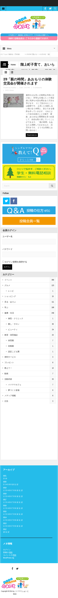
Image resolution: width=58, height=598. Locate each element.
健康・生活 (9, 313)
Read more (31, 135)
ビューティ (13, 329)
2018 (4, 493)
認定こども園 (13, 351)
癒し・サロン (13, 324)
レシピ (11, 291)
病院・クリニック (15, 318)
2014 (4, 517)
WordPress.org (8, 558)
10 (13, 484)
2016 (4, 505)
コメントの (9, 555)
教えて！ (8, 368)
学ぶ (6, 307)
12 (17, 484)
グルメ (7, 285)
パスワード (7, 249)
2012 (4, 529)
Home (13, 64)
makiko (13, 88)
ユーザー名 (7, 236)
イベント (8, 280)
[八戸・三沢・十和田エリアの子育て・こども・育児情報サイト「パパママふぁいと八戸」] (29, 22)
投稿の (7, 552)
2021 (4, 476)
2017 (4, 499)
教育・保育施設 (11, 335)
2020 (4, 482)
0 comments (37, 88)
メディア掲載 (10, 395)
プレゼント (9, 362)
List (12, 73)
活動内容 (8, 379)
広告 (6, 401)
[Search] (52, 185)
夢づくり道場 (13, 390)
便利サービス (10, 357)
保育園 (11, 340)
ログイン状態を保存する (15, 262)
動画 (6, 373)
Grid (6, 73)
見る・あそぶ (10, 302)
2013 (4, 523)
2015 (4, 511)
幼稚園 (11, 346)
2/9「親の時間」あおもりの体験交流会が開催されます (27, 81)
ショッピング (10, 296)
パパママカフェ (14, 384)
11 (15, 484)
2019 (4, 487)
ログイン (7, 549)
